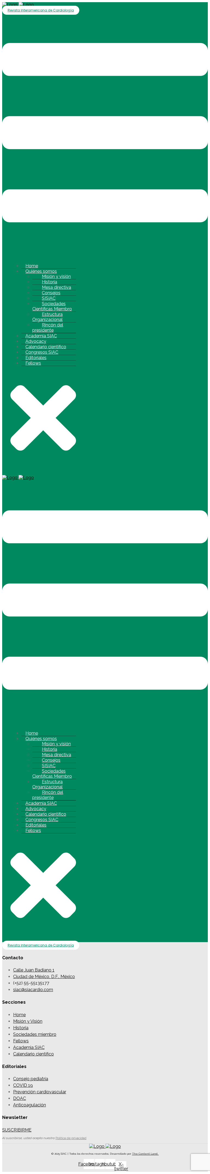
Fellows (33, 363)
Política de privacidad (71, 1138)
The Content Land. (145, 1153)
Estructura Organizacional (47, 317)
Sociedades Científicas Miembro (52, 306)
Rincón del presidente (47, 327)
